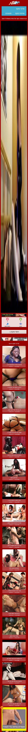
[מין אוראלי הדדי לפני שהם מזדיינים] (14, 400)
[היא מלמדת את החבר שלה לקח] (14, 648)
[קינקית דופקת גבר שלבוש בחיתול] (14, 377)
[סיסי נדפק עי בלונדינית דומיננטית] (14, 490)
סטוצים (8, 13)
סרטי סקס (20, 9)
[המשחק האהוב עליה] (14, 558)
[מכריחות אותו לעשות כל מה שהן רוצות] (14, 535)
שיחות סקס (19, 13)
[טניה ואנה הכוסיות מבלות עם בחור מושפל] (14, 580)
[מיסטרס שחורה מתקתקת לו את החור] (14, 354)
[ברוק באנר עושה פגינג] (14, 603)
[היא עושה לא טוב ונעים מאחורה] (14, 694)
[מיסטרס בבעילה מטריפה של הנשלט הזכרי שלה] (14, 671)
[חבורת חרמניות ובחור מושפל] (14, 513)
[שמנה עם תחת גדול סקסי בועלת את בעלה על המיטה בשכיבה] (14, 422)
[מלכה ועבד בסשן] (14, 626)
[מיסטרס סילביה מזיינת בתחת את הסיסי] (14, 445)
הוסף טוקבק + (14, 331)
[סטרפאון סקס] (14, 467)
